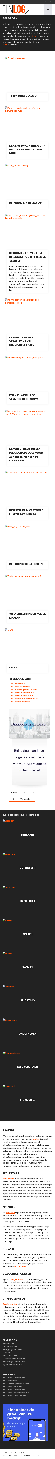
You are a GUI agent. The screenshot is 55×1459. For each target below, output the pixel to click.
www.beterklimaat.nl (21, 686)
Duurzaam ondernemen (14, 1358)
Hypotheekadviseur (12, 1364)
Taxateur (7, 1352)
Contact (48, 2)
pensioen (10, 1212)
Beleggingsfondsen (12, 1349)
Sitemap (39, 1455)
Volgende (25, 799)
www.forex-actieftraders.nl (24, 698)
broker (36, 1138)
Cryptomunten (10, 1304)
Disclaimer (30, 1455)
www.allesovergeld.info (22, 695)
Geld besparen (10, 1355)
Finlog (34, 36)
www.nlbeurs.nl (18, 683)
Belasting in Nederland (14, 1361)
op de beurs (20, 1266)
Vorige (14, 792)
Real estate (8, 1178)
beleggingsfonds (18, 1279)
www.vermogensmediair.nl (24, 689)
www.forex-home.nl (20, 701)
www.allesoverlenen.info (23, 692)
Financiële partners (10, 1455)
